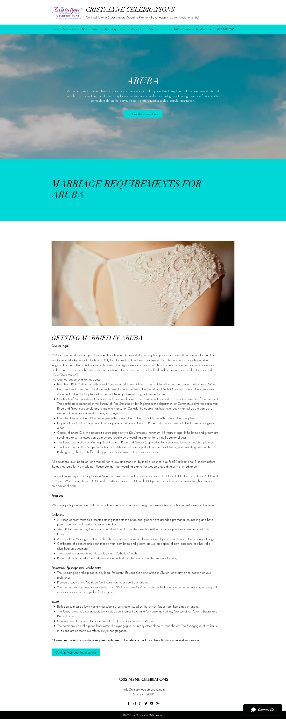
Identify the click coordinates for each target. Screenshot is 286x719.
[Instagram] (134, 703)
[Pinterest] (140, 703)
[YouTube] (152, 703)
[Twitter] (146, 703)
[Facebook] (128, 703)
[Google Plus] (158, 703)
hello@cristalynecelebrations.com (191, 29)
